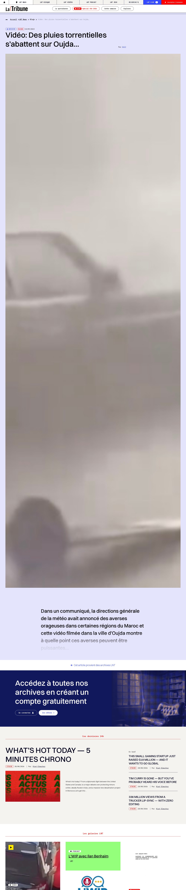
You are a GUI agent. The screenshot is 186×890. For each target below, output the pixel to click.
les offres (47, 713)
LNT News (22, 2)
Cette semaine (110, 9)
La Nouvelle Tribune (16, 8)
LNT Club (150, 2)
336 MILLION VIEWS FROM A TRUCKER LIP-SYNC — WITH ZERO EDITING (151, 800)
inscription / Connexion (175, 2)
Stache (9, 766)
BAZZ (124, 47)
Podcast (76, 851)
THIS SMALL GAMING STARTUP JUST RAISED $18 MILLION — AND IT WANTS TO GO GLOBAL (152, 759)
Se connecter (24, 713)
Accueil (13, 19)
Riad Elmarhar (39, 766)
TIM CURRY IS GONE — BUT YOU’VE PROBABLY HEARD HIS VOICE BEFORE (153, 780)
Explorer (127, 9)
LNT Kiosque (45, 2)
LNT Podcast (91, 2)
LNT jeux (113, 2)
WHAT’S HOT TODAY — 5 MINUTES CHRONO (47, 754)
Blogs (32, 19)
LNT (71, 861)
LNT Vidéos (68, 2)
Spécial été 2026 (87, 9)
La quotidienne (61, 9)
